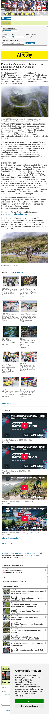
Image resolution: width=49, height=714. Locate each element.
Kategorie (15, 34)
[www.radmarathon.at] (18, 15)
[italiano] (10, 4)
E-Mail (4, 691)
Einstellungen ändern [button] (29, 706)
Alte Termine (31, 34)
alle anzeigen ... (17, 272)
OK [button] (29, 701)
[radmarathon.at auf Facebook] (33, 9)
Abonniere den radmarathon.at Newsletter (19, 553)
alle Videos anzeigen (11, 538)
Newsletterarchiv (7, 694)
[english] (6, 4)
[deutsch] (3, 4)
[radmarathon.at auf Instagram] (38, 9)
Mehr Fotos (6, 404)
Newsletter (15, 23)
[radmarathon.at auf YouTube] (43, 9)
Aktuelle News (6, 23)
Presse (8, 710)
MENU (7, 18)
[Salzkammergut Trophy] (24, 58)
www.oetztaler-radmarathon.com (14, 214)
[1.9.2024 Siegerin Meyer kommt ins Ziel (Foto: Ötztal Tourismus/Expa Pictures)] (10, 387)
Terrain (6, 34)
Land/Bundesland (10, 28)
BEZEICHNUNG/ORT (11, 41)
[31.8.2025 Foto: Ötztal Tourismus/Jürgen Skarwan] (10, 337)
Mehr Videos (7, 543)
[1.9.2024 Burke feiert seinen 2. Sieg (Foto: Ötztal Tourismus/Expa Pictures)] (28, 387)
